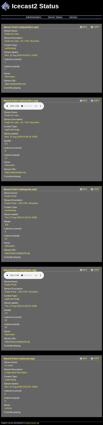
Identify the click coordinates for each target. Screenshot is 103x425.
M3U (85, 27)
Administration (33, 17)
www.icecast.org (32, 423)
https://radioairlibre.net (15, 84)
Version (73, 17)
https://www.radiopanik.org (17, 253)
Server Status (55, 17)
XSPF (96, 27)
